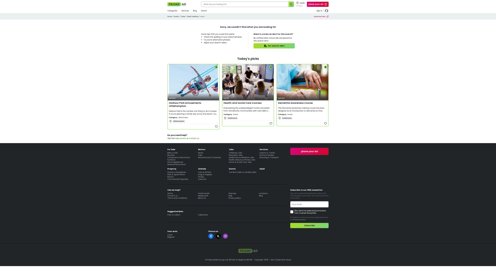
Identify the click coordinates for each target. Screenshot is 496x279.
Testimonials (203, 193)
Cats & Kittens (204, 172)
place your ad (315, 4)
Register (171, 237)
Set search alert (276, 45)
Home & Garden (266, 155)
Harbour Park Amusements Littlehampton (185, 104)
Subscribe (309, 225)
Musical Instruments (176, 164)
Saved (204, 10)
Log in (170, 234)
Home (169, 16)
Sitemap (232, 193)
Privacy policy (234, 198)
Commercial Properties (177, 179)
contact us (194, 138)
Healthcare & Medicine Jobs (241, 157)
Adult (262, 169)
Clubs (183, 16)
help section (180, 138)
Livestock (202, 179)
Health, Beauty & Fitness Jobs (242, 160)
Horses (201, 177)
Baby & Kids (172, 153)
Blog (195, 10)
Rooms (170, 177)
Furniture (171, 160)
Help (230, 195)
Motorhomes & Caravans (209, 157)
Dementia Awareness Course (295, 102)
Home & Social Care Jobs (240, 162)
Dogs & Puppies (205, 174)
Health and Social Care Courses (243, 102)
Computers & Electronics (178, 157)
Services (185, 10)
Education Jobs (236, 155)
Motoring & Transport (269, 157)
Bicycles (171, 155)
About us (202, 198)
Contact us (172, 195)
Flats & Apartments (176, 174)
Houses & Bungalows (176, 172)
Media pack (203, 195)
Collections (203, 215)
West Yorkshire (192, 16)
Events (176, 16)
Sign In (319, 10)
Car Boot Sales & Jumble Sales (242, 172)
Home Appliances (175, 162)
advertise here (320, 16)
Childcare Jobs (235, 153)
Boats (200, 153)
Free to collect (173, 215)
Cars (200, 155)
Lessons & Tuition (267, 153)
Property (171, 169)
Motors (201, 149)
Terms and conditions (177, 198)
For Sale (171, 149)
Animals (202, 169)
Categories (172, 10)
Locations (263, 193)
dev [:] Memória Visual (281, 259)
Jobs (231, 149)
